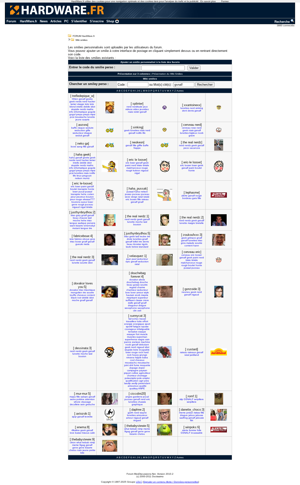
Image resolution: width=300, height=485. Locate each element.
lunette (91, 117)
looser (188, 165)
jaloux (191, 415)
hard (146, 352)
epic (128, 261)
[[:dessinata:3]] (110, 352)
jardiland (194, 355)
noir (79, 297)
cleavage (86, 402)
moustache (81, 117)
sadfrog (184, 417)
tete (87, 104)
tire (90, 228)
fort (137, 334)
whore (77, 402)
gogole (91, 112)
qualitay (133, 388)
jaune (85, 450)
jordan (189, 412)
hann (196, 245)
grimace (192, 238)
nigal (137, 173)
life (144, 133)
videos (128, 109)
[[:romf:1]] (218, 399)
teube (143, 236)
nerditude (137, 106)
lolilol (135, 241)
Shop (110, 21)
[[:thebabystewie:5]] (164, 429)
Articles (55, 21)
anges (128, 396)
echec (135, 318)
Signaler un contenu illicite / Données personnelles (170, 482)
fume (136, 365)
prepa (79, 114)
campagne (133, 370)
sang (79, 146)
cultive (134, 373)
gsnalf (82, 99)
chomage (142, 375)
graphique (137, 404)
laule (128, 246)
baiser (78, 433)
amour (139, 292)
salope (84, 396)
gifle (88, 130)
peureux (80, 196)
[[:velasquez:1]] (164, 260)
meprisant (132, 297)
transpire (82, 189)
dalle (130, 303)
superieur (143, 297)
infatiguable (143, 329)
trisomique (89, 290)
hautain (130, 295)
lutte (139, 321)
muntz (86, 178)
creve (146, 300)
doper (142, 368)
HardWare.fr (28, 21)
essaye (142, 331)
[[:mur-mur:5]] (109, 399)
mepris (144, 295)
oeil (139, 310)
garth (130, 412)
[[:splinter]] (164, 107)
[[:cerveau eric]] (219, 259)
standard (143, 246)
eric (127, 162)
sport (147, 324)
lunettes (184, 108)
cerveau (186, 127)
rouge (145, 168)
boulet (198, 168)
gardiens (137, 396)
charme (141, 287)
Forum (11, 21)
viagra (141, 339)
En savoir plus (208, 1)
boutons (75, 202)
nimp (140, 429)
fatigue (137, 326)
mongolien (76, 292)
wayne (143, 412)
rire (148, 236)
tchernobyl (89, 225)
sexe (127, 196)
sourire (198, 243)
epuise (145, 326)
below (135, 246)
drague (88, 133)
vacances (195, 148)
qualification (132, 380)
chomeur (131, 375)
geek (72, 101)
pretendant (144, 383)
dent (184, 110)
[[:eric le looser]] (164, 166)
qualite (142, 386)
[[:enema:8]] (109, 429)
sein (82, 404)
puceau (89, 204)
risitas (197, 412)
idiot (93, 106)
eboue (86, 239)
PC (66, 21)
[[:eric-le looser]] (218, 166)
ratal (140, 196)
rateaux (192, 352)
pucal (81, 191)
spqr (74, 416)
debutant (144, 344)
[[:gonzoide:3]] (218, 292)
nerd (84, 101)
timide (146, 165)
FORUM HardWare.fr (84, 36)
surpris (85, 119)
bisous (85, 433)
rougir (129, 170)
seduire (90, 127)
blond (73, 106)
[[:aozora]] (110, 130)
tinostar (137, 244)
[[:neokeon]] (165, 144)
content (188, 245)
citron (73, 442)
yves (146, 380)
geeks (89, 99)
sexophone (131, 308)
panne (127, 342)
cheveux (81, 295)
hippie (138, 357)
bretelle (200, 223)
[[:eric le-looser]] (109, 195)
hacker (91, 101)
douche (144, 282)
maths (90, 109)
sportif (129, 326)
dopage (133, 368)
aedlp (134, 383)
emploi (146, 378)
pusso (128, 194)
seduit (78, 135)
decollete (75, 404)
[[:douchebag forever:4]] (164, 292)
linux (79, 175)
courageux (130, 329)
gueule (79, 244)
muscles (131, 337)
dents (191, 110)
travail (142, 318)
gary (78, 215)
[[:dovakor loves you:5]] (109, 292)
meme (182, 412)
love (127, 292)
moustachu (131, 362)
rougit (81, 204)
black (74, 297)
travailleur (131, 321)
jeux (145, 106)
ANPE (141, 388)
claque (81, 127)
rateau (145, 199)
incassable (196, 433)
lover (133, 292)
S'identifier (79, 21)
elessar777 (89, 199)
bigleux (193, 133)
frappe (137, 148)
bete (135, 349)
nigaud (144, 170)
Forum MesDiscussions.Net (141, 474)
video (136, 109)
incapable (144, 349)
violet (136, 112)
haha (72, 157)
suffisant (130, 300)
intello (79, 106)
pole (139, 378)
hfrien (75, 99)
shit (131, 365)
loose (78, 241)
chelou (141, 434)
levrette (89, 416)
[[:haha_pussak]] (164, 195)
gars (194, 198)
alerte (184, 195)
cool (132, 360)
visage (80, 104)
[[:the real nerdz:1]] (164, 220)
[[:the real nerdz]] (218, 145)
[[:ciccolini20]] (165, 399)
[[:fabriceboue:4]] (109, 240)
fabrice (78, 239)
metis (86, 244)
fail (129, 318)
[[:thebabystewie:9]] (109, 446)
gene (74, 204)
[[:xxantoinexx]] (218, 107)
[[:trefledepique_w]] (109, 107)
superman (141, 337)
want (72, 225)
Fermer (225, 1)
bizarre (79, 225)
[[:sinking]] (164, 130)
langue (73, 223)
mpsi (92, 114)
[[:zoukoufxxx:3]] (218, 240)
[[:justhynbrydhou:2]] (110, 220)
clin (135, 310)
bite (82, 452)
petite (92, 450)
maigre (191, 223)
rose (193, 127)
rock (141, 352)
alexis (142, 279)
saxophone (144, 308)
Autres (180, 90)
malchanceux (134, 168)
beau (76, 218)
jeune (78, 119)
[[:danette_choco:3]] (218, 415)
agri (141, 380)
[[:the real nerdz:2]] (219, 220)
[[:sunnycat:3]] (164, 352)
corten (90, 194)
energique (138, 324)
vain (147, 339)
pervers (91, 223)
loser (132, 162)
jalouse (199, 415)
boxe (73, 146)
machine (145, 342)
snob (137, 295)
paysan (143, 370)
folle (199, 430)
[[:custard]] (218, 351)
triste (139, 165)
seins (73, 399)
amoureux (133, 386)
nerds (78, 101)
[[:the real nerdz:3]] (109, 259)
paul (134, 259)
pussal (88, 191)
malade (190, 243)
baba (145, 357)
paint (128, 165)
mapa (73, 396)
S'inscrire (97, 21)
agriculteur (144, 373)
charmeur (131, 290)
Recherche (282, 21)
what (126, 429)
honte (191, 170)
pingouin (87, 175)
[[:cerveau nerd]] (218, 130)
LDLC (139, 482)
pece (186, 148)
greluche (90, 404)
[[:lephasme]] (219, 195)
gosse (136, 284)
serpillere (199, 399)
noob (200, 133)
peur (73, 196)
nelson (78, 178)
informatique (80, 112)
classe (138, 300)
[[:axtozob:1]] (109, 415)
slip (181, 399)
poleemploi (130, 378)
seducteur (78, 133)
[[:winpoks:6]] (218, 429)
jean (128, 259)
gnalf (140, 202)
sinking (199, 108)
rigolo (145, 244)
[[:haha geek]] (109, 166)
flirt (191, 420)
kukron (136, 170)
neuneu (186, 292)
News (44, 21)
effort (145, 321)
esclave (136, 342)
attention (90, 399)
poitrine (80, 399)
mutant (76, 228)
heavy (135, 355)
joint (126, 365)
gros (92, 239)
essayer (131, 334)
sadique (82, 223)
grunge (143, 355)
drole (129, 239)
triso (73, 215)
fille (84, 146)
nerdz (83, 109)
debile (86, 106)
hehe (83, 194)
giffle (139, 145)
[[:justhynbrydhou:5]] (164, 240)
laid (90, 218)
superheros (131, 339)
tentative (133, 331)
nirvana (130, 357)
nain (79, 450)
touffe (73, 295)
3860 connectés (286, 25)
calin (92, 433)
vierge (134, 196)
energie (128, 324)
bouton (90, 196)
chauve (83, 218)
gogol (72, 114)
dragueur (133, 305)
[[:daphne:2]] (164, 415)
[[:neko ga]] (110, 144)
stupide (75, 109)
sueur (84, 202)
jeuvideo (144, 109)
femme (192, 430)
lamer (73, 104)
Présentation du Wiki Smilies (167, 74)
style (146, 292)
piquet (127, 373)
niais (130, 112)
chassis (142, 402)
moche (76, 220)
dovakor (74, 290)
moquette (145, 365)
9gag (127, 431)
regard (132, 287)
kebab (133, 429)
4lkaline (75, 430)
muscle (144, 334)
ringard (137, 420)
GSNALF (188, 399)
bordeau (186, 198)
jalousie (200, 417)
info (71, 112)
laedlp (127, 383)
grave (192, 135)
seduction (80, 130)
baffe (74, 127)
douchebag (133, 282)
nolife (139, 133)
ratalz (146, 196)
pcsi (72, 117)
